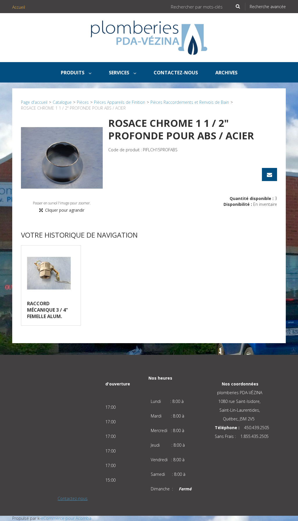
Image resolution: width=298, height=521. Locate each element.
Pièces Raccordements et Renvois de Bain (189, 102)
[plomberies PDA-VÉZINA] (149, 37)
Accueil (18, 7)
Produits (73, 72)
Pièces (83, 102)
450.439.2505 (256, 427)
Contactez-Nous (176, 72)
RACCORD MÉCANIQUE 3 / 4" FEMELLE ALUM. (47, 310)
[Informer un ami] (269, 174)
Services (119, 72)
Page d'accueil (34, 102)
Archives (226, 72)
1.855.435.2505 (254, 436)
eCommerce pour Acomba (66, 518)
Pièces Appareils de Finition (119, 102)
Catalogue (62, 102)
